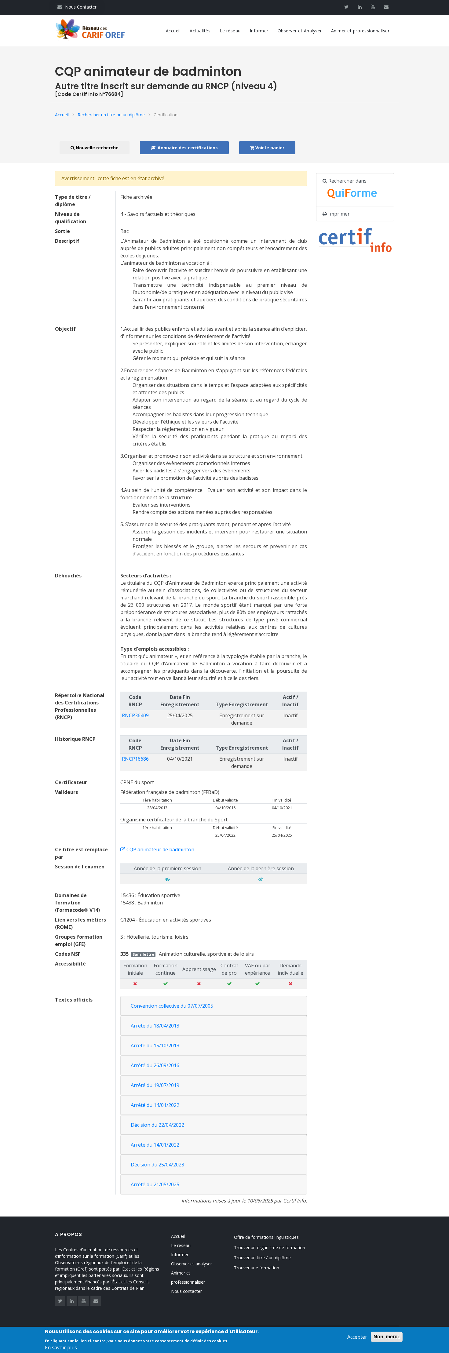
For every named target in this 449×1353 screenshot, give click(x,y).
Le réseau (230, 31)
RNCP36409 (135, 715)
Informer (259, 31)
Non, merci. (387, 1336)
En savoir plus (61, 1347)
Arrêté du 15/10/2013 (155, 1045)
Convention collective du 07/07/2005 (172, 1005)
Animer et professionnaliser (360, 31)
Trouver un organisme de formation (269, 1247)
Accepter (357, 1336)
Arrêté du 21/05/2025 (155, 1184)
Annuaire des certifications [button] (187, 148)
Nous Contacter (77, 7)
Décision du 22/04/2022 (157, 1125)
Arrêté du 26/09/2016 (155, 1065)
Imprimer (338, 213)
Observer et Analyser (300, 31)
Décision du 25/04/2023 (157, 1164)
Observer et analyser (191, 1264)
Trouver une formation (256, 1268)
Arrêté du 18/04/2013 (155, 1025)
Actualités (200, 31)
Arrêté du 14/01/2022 (155, 1105)
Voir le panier (269, 148)
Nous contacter (186, 1291)
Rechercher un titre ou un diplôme (111, 115)
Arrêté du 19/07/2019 (155, 1085)
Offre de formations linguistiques (266, 1237)
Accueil (173, 31)
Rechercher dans (347, 180)
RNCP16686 (135, 758)
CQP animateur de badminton (159, 849)
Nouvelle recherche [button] (97, 148)
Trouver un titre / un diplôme (262, 1257)
